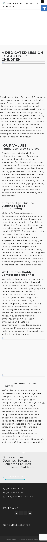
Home (10, 33)
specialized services (11, 118)
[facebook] (16, 513)
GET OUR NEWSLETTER (16, 525)
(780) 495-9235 (14, 488)
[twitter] (21, 513)
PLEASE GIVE (15, 476)
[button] (44, 8)
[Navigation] (42, 1)
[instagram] (25, 513)
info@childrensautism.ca (20, 496)
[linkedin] (30, 513)
